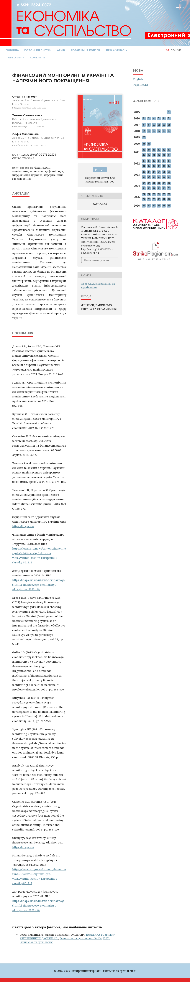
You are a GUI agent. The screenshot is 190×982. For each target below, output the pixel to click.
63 (164, 183)
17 (159, 131)
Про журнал (115, 50)
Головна (12, 50)
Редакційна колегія (86, 50)
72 (149, 194)
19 (169, 131)
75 (164, 194)
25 (154, 150)
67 (154, 188)
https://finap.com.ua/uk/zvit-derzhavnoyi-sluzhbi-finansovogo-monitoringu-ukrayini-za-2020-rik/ (38, 584)
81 (164, 199)
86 (159, 205)
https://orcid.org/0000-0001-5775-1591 (28, 126)
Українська (140, 84)
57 (164, 177)
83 (143, 205)
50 (159, 172)
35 (143, 161)
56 (159, 177)
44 (159, 166)
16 (154, 131)
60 (149, 183)
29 (143, 154)
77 (143, 199)
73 (154, 194)
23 (143, 150)
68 (159, 188)
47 (143, 172)
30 (149, 154)
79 (154, 199)
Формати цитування (96, 260)
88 (169, 205)
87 (164, 205)
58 (169, 177)
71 (143, 194)
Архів (61, 50)
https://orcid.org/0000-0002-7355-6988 (29, 108)
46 (169, 166)
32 (159, 154)
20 (143, 137)
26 (159, 150)
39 (164, 161)
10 (154, 124)
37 (154, 161)
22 (149, 143)
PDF (101, 169)
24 (149, 150)
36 (149, 161)
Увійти (180, 7)
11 (159, 124)
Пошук (175, 50)
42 (149, 166)
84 (149, 205)
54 (149, 177)
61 (154, 183)
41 (143, 166)
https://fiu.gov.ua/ (23, 526)
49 (154, 172)
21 (143, 143)
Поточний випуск (37, 50)
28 (169, 150)
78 (149, 199)
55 (154, 177)
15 (149, 131)
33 (164, 154)
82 (169, 199)
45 (164, 166)
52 (169, 172)
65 (143, 188)
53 (143, 177)
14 (143, 131)
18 (164, 131)
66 (149, 188)
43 (154, 166)
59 (143, 183)
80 (159, 199)
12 (164, 124)
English (138, 79)
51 (164, 172)
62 (159, 183)
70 (169, 188)
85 (154, 205)
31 (154, 154)
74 (159, 194)
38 (159, 161)
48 (149, 172)
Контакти (37, 57)
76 (169, 194)
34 (169, 154)
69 (164, 188)
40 (169, 161)
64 (169, 183)
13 (169, 124)
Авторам (15, 57)
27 (164, 150)
